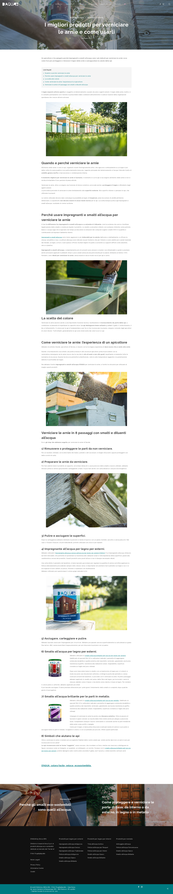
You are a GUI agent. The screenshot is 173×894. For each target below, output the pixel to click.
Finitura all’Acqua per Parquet (98, 847)
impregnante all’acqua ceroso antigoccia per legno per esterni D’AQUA (80, 553)
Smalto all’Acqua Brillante (68, 861)
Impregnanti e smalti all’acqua (51, 237)
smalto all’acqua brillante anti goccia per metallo (102, 700)
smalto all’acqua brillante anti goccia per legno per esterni (105, 655)
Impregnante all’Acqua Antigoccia (70, 844)
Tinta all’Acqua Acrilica (95, 844)
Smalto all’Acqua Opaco (67, 858)
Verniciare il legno (77, 17)
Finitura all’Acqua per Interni (97, 851)
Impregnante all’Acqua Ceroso (69, 847)
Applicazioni (70, 4)
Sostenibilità (92, 4)
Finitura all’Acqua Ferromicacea (127, 847)
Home (49, 4)
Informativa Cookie (37, 868)
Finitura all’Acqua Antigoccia (68, 854)
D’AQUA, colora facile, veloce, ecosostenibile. (66, 765)
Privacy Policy (35, 865)
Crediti (32, 871)
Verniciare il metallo (95, 17)
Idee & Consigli (105, 4)
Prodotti (81, 4)
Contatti (118, 4)
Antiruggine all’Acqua (123, 844)
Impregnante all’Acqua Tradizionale (71, 851)
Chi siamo (58, 4)
